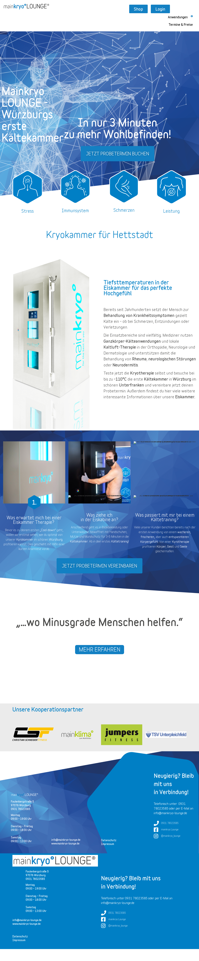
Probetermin (115, 391)
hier (168, 391)
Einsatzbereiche (123, 335)
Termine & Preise (181, 24)
